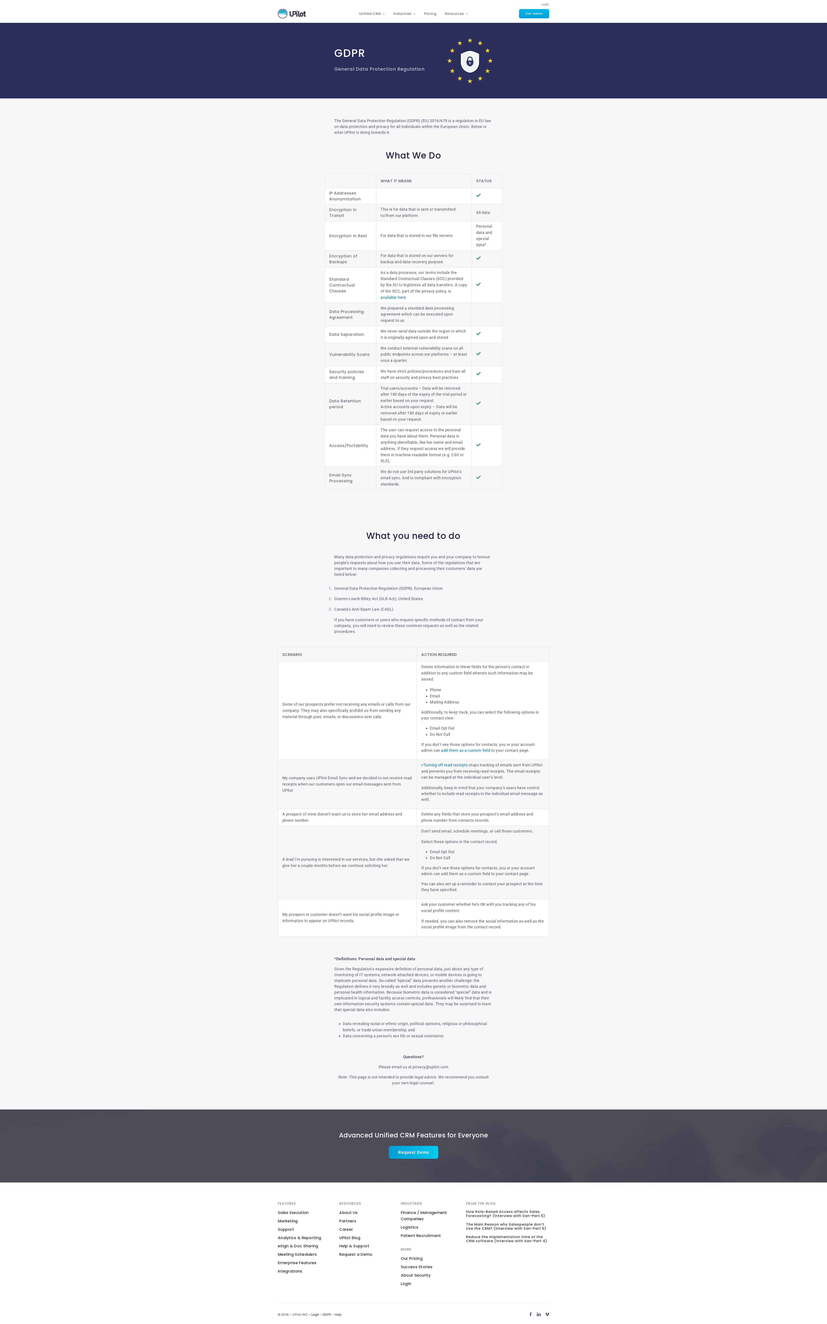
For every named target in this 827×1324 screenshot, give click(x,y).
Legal (315, 1314)
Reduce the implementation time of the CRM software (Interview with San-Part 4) (506, 1238)
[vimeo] (547, 1314)
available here (393, 297)
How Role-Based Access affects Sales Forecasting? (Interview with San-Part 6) (505, 1213)
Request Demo (413, 1152)
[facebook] (531, 1314)
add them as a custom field (465, 750)
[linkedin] (539, 1314)
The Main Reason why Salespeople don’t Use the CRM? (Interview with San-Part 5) (506, 1226)
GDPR (327, 1314)
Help (338, 1314)
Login (545, 4)
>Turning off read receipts (444, 765)
